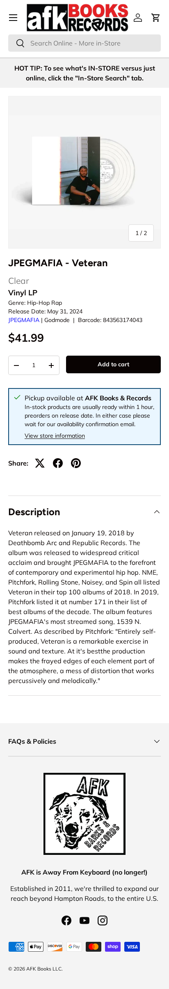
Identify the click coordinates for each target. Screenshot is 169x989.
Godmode (57, 320)
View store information (55, 435)
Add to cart (113, 364)
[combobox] (84, 43)
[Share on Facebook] (58, 463)
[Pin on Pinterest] (76, 463)
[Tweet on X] (40, 463)
